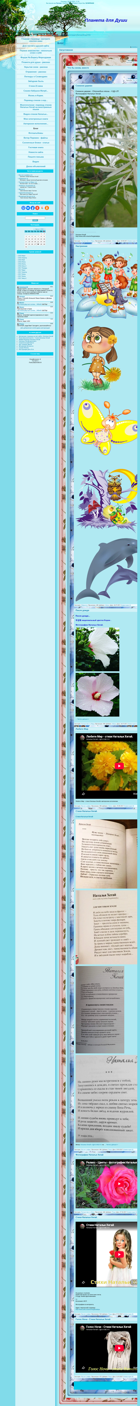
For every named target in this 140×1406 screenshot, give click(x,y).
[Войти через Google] (42, 208)
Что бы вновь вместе (78, 68)
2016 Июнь (22, 262)
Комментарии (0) (133, 241)
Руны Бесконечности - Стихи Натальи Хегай (34, 338)
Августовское (66, 50)
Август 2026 (39, 229)
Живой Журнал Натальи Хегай (29, 339)
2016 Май (21, 260)
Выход (79, 35)
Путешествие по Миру (26, 182)
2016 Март (21, 256)
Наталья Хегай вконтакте (27, 341)
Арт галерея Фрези (25, 344)
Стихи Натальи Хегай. (86, 811)
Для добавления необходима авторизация (35, 328)
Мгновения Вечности (26, 196)
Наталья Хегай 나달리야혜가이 (91, 1144)
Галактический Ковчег (26, 343)
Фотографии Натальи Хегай (89, 1155)
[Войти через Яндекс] (37, 208)
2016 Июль (22, 264)
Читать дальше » (133, 60)
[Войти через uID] (23, 208)
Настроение (81, 246)
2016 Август (22, 266)
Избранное (22, 178)
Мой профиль (61, 35)
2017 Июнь (22, 274)
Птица (110, 1149)
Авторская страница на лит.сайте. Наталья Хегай (36, 336)
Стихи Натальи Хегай (84, 817)
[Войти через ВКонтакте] (28, 208)
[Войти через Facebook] (33, 208)
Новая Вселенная (25, 193)
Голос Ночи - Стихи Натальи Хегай (93, 1319)
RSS (89, 35)
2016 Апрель (22, 258)
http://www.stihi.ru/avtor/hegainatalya (88, 1309)
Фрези (21, 189)
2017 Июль (22, 276)
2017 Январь (22, 268)
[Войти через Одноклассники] (47, 208)
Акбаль (114, 241)
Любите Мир (82, 729)
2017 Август (22, 278)
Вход (84, 35)
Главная (52, 35)
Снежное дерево (84, 86)
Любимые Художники (26, 185)
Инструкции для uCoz (26, 349)
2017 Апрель (22, 272)
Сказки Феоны (24, 348)
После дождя (82, 610)
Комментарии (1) (126, 605)
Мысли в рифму (24, 175)
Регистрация (71, 35)
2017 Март (21, 270)
